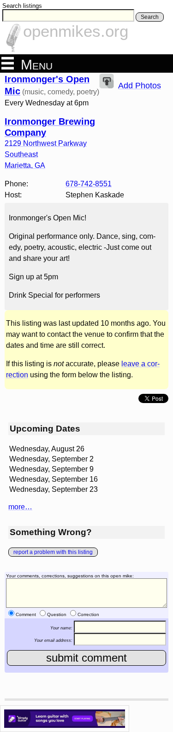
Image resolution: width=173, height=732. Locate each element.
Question (56, 614)
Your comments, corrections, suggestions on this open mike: (70, 575)
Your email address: (53, 640)
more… (20, 507)
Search (150, 17)
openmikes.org (75, 31)
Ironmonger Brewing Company (50, 127)
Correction (88, 614)
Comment (26, 614)
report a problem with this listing (53, 552)
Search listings (22, 5)
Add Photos (139, 85)
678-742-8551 (89, 184)
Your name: (61, 627)
